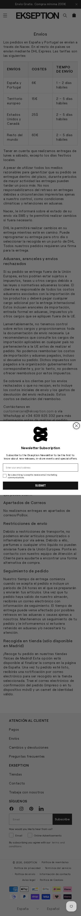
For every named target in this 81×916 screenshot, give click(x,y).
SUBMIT (40, 485)
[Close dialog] (76, 425)
